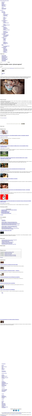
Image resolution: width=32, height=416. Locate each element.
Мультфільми (5, 46)
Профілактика (5, 42)
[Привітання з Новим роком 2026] (2, 233)
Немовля (3, 381)
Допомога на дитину (4, 56)
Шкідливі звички (4, 396)
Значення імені (4, 405)
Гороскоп (4, 51)
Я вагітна (3, 375)
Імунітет (4, 41)
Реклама (3, 3)
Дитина (3, 26)
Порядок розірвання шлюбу (5, 241)
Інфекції (4, 39)
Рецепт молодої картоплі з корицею (6, 227)
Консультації (5, 48)
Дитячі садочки (4, 55)
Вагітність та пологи (4, 20)
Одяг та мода (5, 50)
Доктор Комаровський (5, 58)
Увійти (3, 7)
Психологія (3, 368)
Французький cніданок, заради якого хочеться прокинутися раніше (11, 223)
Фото (2, 44)
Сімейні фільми (5, 15)
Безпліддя (4, 25)
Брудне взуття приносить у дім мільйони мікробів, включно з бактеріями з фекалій (14, 135)
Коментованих (4, 220)
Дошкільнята (5, 27)
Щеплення (4, 38)
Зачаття (4, 21)
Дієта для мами (4, 60)
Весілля (4, 18)
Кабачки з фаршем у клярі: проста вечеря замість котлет (9, 226)
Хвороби (3, 37)
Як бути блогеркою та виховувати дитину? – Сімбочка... (10, 270)
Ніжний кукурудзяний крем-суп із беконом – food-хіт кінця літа (10, 228)
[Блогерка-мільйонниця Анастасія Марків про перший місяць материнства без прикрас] (2, 275)
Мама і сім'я (3, 12)
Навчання (4, 33)
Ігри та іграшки (5, 32)
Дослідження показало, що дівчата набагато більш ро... (9, 319)
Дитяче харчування (6, 34)
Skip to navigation (2, 0)
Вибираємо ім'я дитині (6, 29)
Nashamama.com (13, 414)
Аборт (4, 17)
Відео (2, 45)
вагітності (20, 412)
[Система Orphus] (16, 124)
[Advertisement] (6, 306)
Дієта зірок (3, 391)
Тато (4, 13)
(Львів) (15, 255)
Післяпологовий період (5, 377)
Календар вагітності (6, 22)
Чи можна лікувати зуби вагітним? (6, 213)
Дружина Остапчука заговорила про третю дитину (9, 264)
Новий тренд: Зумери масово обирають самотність (8, 178)
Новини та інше (4, 47)
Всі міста (2, 257)
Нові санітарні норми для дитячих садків (7, 240)
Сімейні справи (12, 68)
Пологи (4, 24)
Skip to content (7, 0)
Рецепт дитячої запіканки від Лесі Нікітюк (7, 289)
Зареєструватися (4, 8)
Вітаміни (4, 40)
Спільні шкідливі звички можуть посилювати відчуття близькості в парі (12, 168)
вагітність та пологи (7, 412)
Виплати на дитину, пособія (5, 212)
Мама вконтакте (4, 4)
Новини (3, 401)
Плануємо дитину (5, 14)
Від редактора (5, 52)
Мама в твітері (4, 6)
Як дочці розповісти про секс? (5, 211)
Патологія (3, 397)
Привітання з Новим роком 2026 (5, 230)
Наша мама (1, 10)
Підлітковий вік (5, 28)
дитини (14, 412)
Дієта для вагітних (5, 35)
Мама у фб (3, 5)
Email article (3, 73)
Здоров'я (3, 398)
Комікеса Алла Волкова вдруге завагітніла (7, 283)
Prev (2, 292)
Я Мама (3, 365)
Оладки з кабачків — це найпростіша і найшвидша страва (9, 222)
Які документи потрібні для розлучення (7, 243)
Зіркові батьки (5, 49)
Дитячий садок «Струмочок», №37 (9, 255)
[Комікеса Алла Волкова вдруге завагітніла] (2, 281)
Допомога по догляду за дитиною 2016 (7, 242)
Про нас (3, 2)
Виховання (4, 31)
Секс (4, 19)
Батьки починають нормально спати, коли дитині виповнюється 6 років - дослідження (15, 189)
